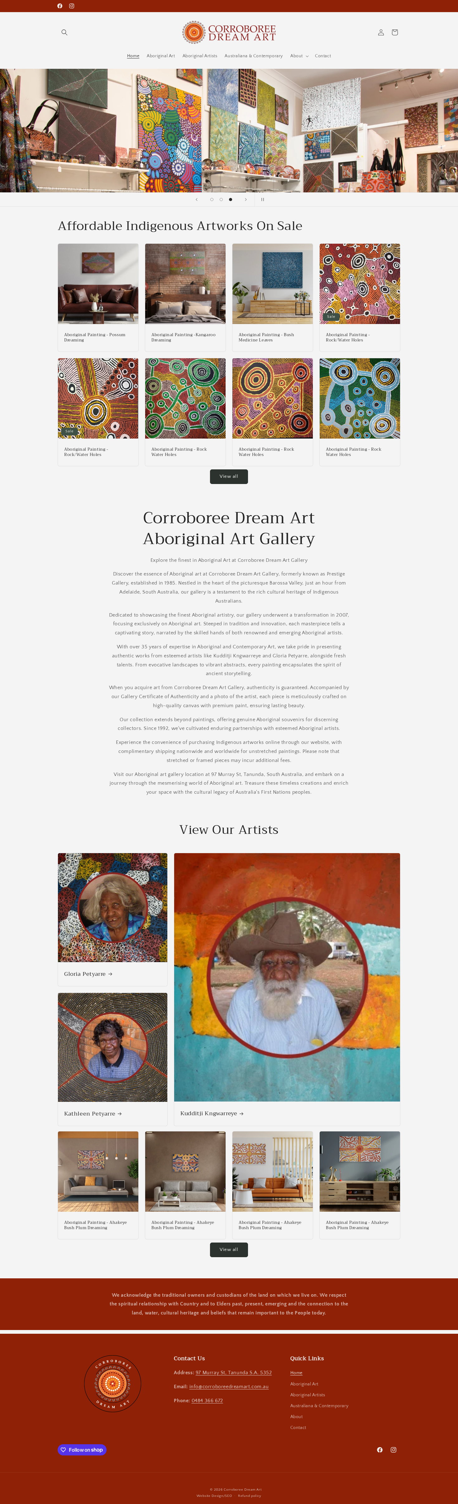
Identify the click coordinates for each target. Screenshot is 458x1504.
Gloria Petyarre (85, 974)
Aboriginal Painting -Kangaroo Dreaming (183, 337)
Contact (298, 1427)
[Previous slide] (196, 199)
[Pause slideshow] (261, 199)
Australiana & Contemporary (319, 1405)
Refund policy (249, 1496)
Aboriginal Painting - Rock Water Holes (179, 452)
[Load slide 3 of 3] (230, 199)
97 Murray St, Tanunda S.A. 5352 (234, 1372)
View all (229, 476)
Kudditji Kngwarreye (208, 1113)
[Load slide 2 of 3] (221, 199)
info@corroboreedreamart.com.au (229, 1386)
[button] (64, 32)
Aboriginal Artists (307, 1395)
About (296, 1416)
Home (296, 1372)
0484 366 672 (207, 1400)
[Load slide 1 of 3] (212, 199)
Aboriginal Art (304, 1384)
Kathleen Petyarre (89, 1113)
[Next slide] (246, 199)
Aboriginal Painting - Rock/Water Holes (348, 337)
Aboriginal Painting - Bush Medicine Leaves (266, 337)
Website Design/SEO (214, 1496)
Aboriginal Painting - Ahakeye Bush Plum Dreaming (95, 1225)
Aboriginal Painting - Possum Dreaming (95, 337)
